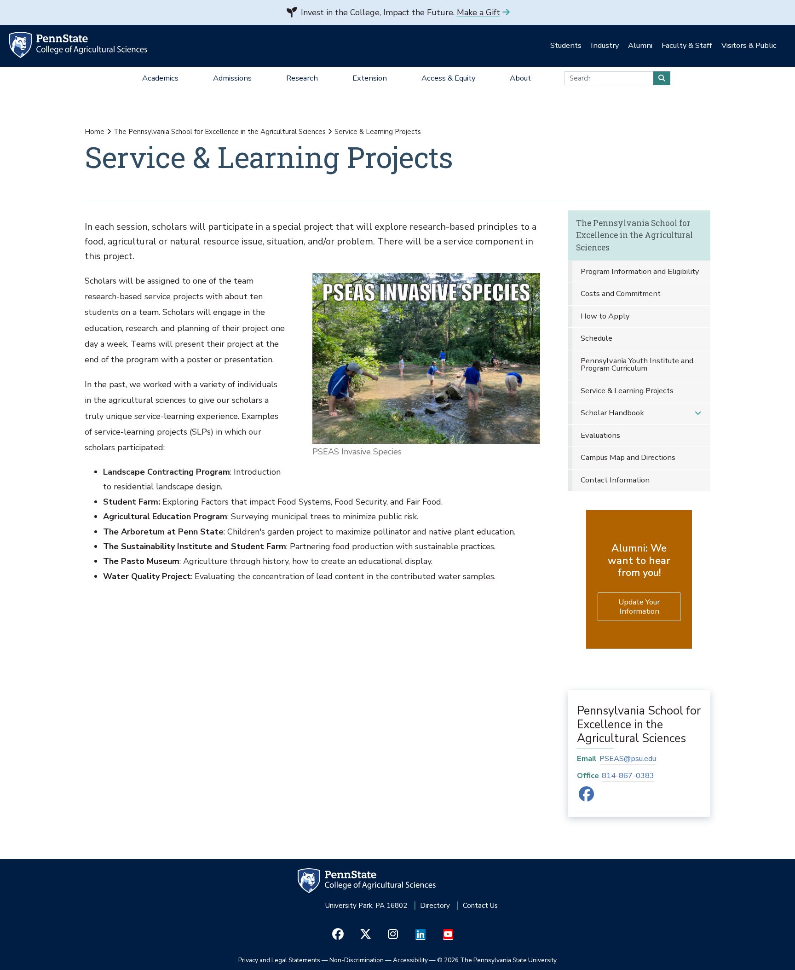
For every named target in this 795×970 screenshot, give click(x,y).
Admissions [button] (232, 78)
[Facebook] (586, 797)
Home (94, 131)
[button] (698, 413)
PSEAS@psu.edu (627, 758)
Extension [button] (369, 78)
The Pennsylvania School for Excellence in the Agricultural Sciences (220, 131)
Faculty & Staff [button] (687, 45)
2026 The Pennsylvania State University (497, 960)
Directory (435, 905)
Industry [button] (605, 45)
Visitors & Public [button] (749, 45)
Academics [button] (160, 78)
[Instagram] (393, 934)
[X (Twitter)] (365, 934)
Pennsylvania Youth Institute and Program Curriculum (637, 364)
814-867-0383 (628, 775)
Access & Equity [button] (448, 78)
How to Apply (605, 316)
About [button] (520, 78)
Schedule (596, 338)
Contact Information (615, 480)
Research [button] (302, 78)
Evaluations (600, 435)
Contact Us (480, 905)
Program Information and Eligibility (640, 271)
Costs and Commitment (621, 293)
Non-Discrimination (356, 960)
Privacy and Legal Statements (279, 960)
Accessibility (410, 960)
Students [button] (566, 45)
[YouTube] (448, 934)
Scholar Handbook (612, 412)
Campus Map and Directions (628, 457)
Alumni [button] (640, 45)
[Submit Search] (661, 78)
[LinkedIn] (420, 934)
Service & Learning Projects (627, 390)
